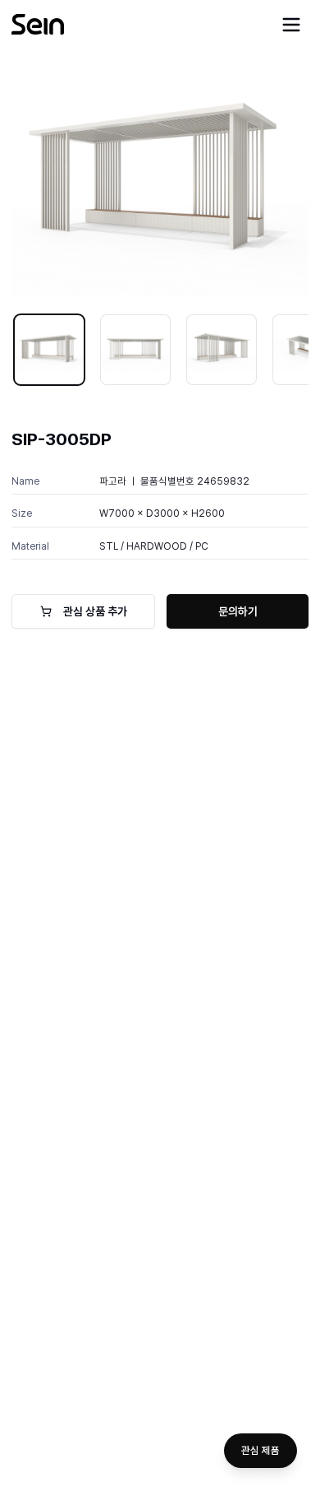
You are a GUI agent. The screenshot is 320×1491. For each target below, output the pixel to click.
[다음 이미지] (285, 183)
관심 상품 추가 (95, 611)
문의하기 (238, 611)
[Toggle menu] (291, 24)
